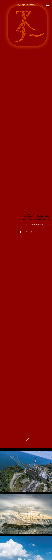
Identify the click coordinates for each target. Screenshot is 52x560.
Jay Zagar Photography (26, 4)
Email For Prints (38, 224)
